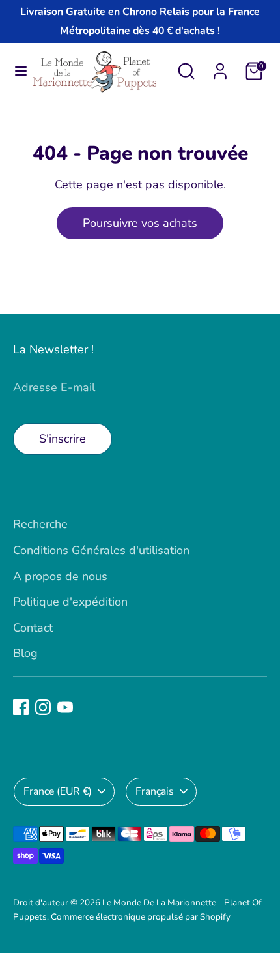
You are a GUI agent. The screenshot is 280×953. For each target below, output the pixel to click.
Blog (25, 653)
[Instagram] (43, 707)
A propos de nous (60, 576)
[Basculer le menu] (16, 71)
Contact (33, 628)
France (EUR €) (57, 791)
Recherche (40, 524)
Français (154, 791)
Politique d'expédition (70, 601)
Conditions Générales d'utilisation (101, 550)
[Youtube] (65, 707)
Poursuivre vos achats (140, 223)
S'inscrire (62, 439)
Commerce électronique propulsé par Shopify (141, 917)
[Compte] (220, 67)
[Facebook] (21, 707)
